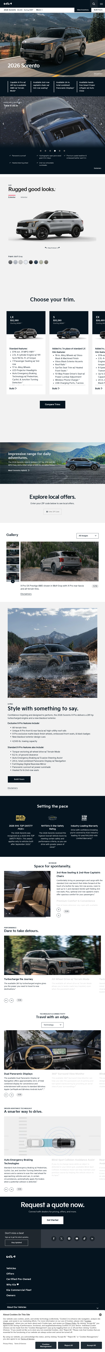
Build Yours (98, 10)
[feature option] (40, 151)
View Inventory (83, 10)
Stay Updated (16, 1243)
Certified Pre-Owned (19, 1279)
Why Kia (11, 1284)
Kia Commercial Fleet (19, 1290)
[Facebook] (54, 1238)
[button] (3, 123)
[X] (61, 1238)
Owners (11, 1295)
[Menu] (101, 4)
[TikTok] (84, 1238)
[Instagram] (69, 1238)
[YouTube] (77, 1238)
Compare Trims (52, 404)
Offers (10, 1273)
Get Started (52, 1220)
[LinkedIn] (92, 1238)
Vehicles (11, 1268)
